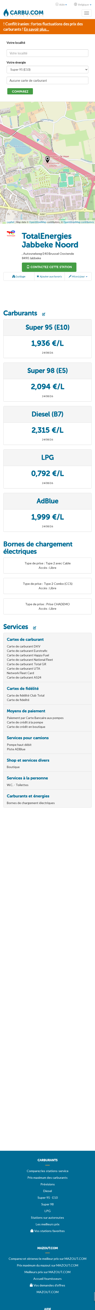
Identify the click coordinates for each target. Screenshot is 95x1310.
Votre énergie (16, 62)
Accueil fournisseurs (47, 1278)
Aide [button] (62, 4)
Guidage (20, 276)
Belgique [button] (83, 4)
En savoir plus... (36, 29)
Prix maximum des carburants (47, 1177)
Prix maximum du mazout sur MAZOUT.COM (47, 1265)
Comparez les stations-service (47, 1171)
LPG (48, 1211)
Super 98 (47, 1204)
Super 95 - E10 (48, 1197)
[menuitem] (47, 1162)
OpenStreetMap (37, 222)
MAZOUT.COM (48, 1292)
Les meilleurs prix (47, 1224)
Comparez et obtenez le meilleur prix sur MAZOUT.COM (47, 1258)
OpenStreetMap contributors (78, 222)
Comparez (20, 92)
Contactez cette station (51, 267)
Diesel (47, 1191)
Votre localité (16, 42)
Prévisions (47, 1184)
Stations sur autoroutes (47, 1217)
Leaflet (10, 222)
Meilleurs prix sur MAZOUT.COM (47, 1272)
